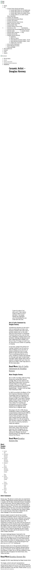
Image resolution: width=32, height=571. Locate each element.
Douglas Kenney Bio (12, 34)
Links (5, 51)
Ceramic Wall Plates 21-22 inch (18, 10)
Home (5, 5)
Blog (22, 32)
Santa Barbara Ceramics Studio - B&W (6, 471)
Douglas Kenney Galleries (13, 35)
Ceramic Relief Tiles (12, 25)
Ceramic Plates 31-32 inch (17, 14)
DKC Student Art (8, 48)
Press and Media (11, 47)
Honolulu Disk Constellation (14, 29)
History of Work (15, 38)
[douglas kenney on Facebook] (4, 56)
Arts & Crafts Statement (13, 44)
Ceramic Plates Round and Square (15, 8)
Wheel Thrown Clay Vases (13, 23)
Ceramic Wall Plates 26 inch (17, 13)
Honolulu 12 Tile (11, 28)
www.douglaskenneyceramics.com (9, 564)
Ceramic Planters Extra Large (14, 26)
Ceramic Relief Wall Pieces (27, 11)
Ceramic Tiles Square (12, 20)
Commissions (24, 28)
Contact (6, 50)
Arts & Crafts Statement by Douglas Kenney (18, 368)
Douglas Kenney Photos (6, 455)
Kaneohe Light (11, 31)
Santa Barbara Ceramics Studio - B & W (20, 39)
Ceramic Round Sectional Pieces (15, 19)
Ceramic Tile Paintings (12, 17)
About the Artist (25, 29)
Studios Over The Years (16, 42)
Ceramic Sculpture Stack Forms (15, 22)
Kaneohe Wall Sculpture (13, 32)
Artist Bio (5, 451)
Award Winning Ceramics (13, 45)
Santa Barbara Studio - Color (6, 479)
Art (5, 7)
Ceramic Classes (25, 31)
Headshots (13, 36)
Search (5, 53)
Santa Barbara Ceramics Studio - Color (20, 41)
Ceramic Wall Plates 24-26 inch (18, 11)
